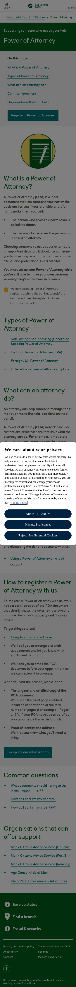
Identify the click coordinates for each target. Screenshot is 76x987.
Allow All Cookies (38, 513)
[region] (38, 493)
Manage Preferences (38, 524)
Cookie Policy (19, 502)
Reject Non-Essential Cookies (37, 535)
